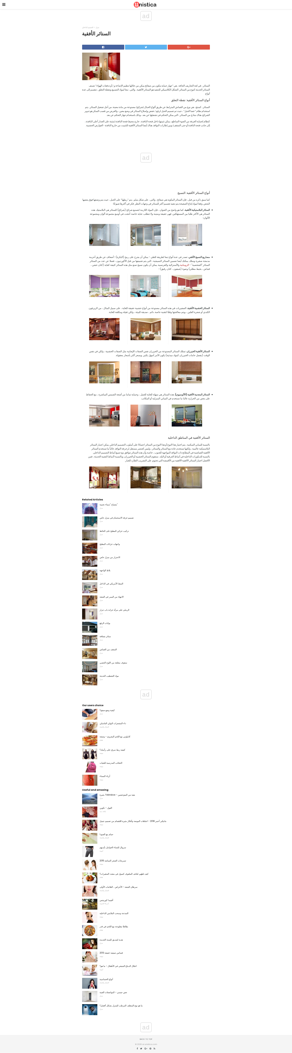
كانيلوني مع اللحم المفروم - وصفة (115, 736)
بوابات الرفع (105, 623)
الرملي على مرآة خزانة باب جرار (114, 609)
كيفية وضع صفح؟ (107, 710)
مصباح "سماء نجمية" (109, 504)
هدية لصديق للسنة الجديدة (111, 939)
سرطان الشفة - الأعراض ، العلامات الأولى (118, 886)
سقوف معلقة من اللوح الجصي (113, 662)
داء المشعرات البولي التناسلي (113, 723)
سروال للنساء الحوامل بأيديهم (113, 847)
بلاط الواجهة (105, 570)
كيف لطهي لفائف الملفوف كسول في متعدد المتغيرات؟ (124, 873)
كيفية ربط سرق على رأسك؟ (112, 749)
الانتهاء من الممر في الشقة (112, 596)
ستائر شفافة (105, 636)
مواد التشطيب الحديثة (109, 675)
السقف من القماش (108, 649)
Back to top (146, 1039)
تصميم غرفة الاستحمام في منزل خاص (117, 517)
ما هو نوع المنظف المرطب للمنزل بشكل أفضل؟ (121, 1005)
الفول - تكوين (106, 807)
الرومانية (184, 265)
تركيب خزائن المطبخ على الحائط (114, 531)
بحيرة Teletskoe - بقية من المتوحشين (117, 794)
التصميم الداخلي (87, 27)
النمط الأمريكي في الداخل (111, 583)
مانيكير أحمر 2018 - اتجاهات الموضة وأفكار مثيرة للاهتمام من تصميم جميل (133, 821)
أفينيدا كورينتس (106, 900)
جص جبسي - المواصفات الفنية (113, 992)
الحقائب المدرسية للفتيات (111, 762)
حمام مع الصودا (106, 834)
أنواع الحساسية (106, 979)
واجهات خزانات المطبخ (110, 544)
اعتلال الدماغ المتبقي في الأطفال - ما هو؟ (118, 966)
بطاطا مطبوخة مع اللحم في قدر (114, 926)
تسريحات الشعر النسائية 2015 (113, 860)
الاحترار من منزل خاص (110, 557)
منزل (97, 27)
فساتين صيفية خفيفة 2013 (111, 952)
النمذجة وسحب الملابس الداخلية (114, 913)
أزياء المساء (105, 776)
